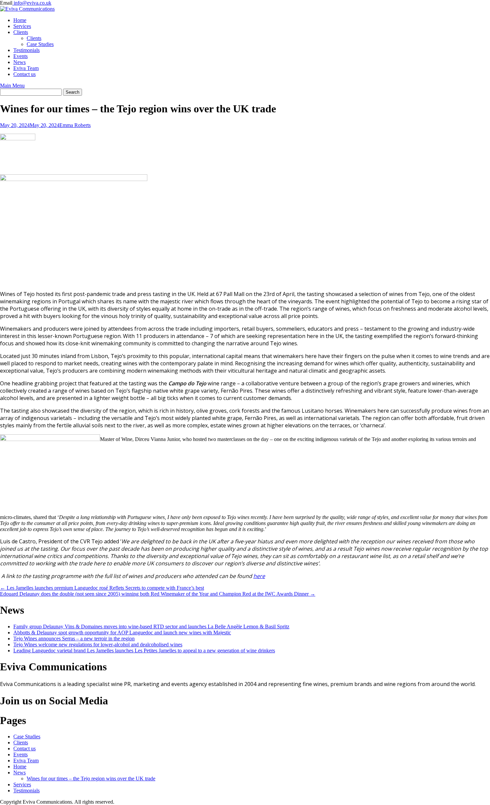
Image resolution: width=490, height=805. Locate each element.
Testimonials (26, 50)
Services (22, 26)
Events (20, 56)
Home (19, 20)
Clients (20, 32)
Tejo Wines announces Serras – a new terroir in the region (74, 638)
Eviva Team (26, 68)
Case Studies (40, 44)
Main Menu (12, 85)
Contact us (24, 74)
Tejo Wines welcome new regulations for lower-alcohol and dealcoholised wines (97, 644)
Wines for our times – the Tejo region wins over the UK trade (91, 778)
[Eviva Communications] (27, 9)
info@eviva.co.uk (31, 3)
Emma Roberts (75, 125)
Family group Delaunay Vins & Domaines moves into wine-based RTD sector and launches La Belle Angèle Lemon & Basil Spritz (151, 626)
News (19, 62)
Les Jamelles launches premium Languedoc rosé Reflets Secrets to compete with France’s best (102, 588)
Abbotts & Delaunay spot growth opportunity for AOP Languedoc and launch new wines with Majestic (122, 632)
